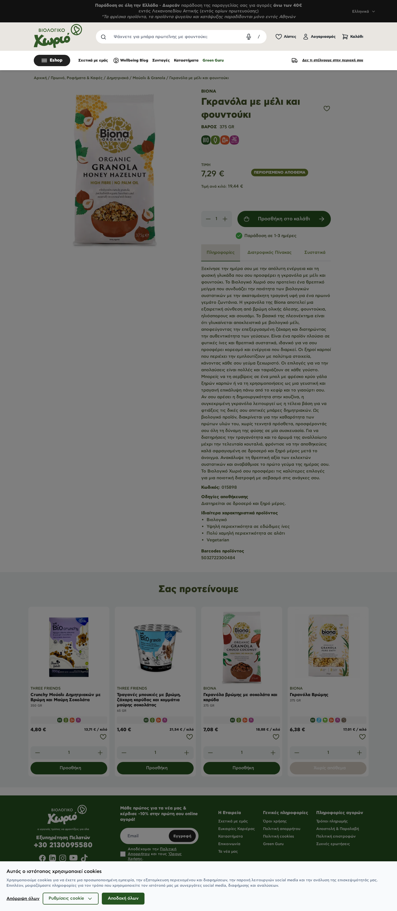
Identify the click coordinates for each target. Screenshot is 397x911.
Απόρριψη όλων (22, 899)
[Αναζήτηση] (103, 36)
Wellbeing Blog (134, 60)
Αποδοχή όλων (123, 898)
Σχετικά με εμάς (93, 60)
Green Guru (213, 60)
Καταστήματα (186, 60)
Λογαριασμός (323, 36)
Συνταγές (161, 60)
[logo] (58, 36)
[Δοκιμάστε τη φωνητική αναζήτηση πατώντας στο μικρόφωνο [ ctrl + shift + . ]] (249, 37)
